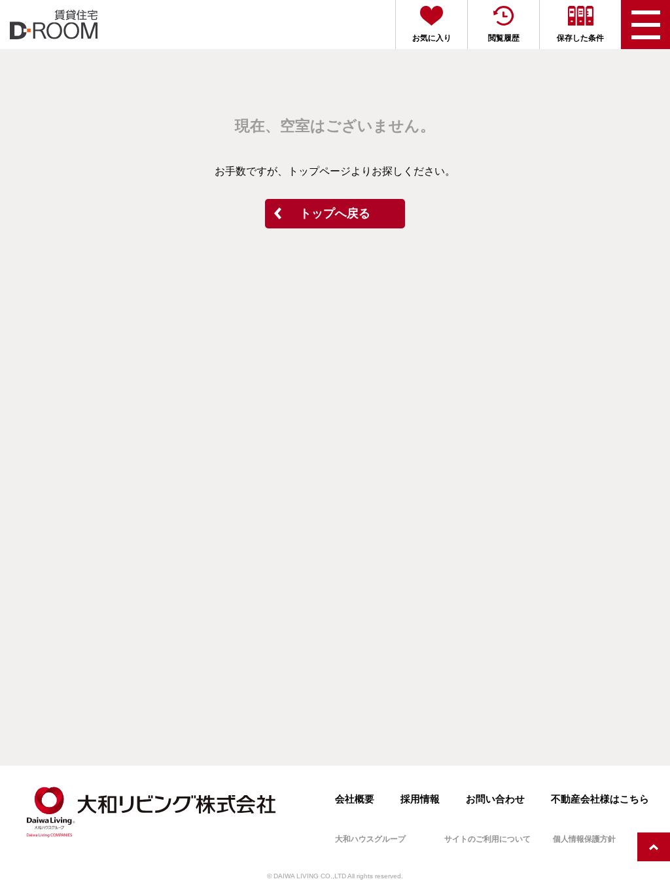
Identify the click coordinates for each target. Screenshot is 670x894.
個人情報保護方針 (584, 839)
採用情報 (420, 798)
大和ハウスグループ (370, 839)
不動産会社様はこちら (600, 798)
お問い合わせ (495, 798)
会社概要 (354, 798)
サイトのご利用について (487, 839)
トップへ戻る (335, 213)
